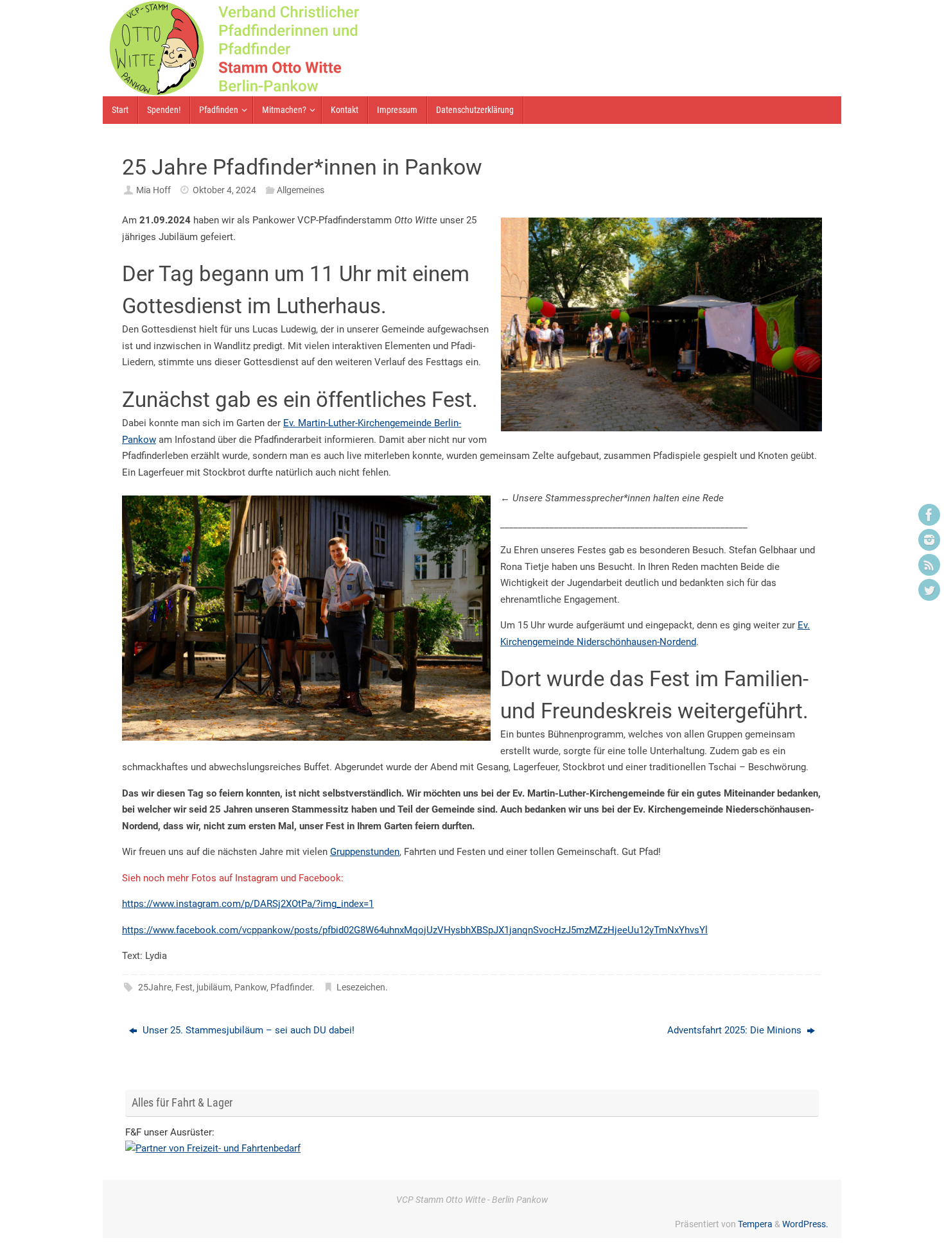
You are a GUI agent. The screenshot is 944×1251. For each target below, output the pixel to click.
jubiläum (214, 987)
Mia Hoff (153, 190)
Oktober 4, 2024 (224, 190)
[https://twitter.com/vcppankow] (929, 590)
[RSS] (929, 565)
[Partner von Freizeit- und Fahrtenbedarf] (213, 1148)
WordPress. (805, 1224)
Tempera (755, 1224)
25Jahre (154, 987)
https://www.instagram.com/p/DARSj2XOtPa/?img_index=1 (248, 904)
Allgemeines (300, 190)
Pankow (250, 987)
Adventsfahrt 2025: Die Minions (735, 1030)
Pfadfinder (291, 987)
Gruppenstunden (364, 852)
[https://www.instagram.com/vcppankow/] (929, 540)
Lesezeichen (361, 987)
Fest (184, 987)
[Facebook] (929, 515)
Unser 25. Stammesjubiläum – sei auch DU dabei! (247, 1030)
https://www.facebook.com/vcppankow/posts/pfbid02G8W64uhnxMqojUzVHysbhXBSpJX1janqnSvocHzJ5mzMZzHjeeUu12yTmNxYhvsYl (415, 930)
